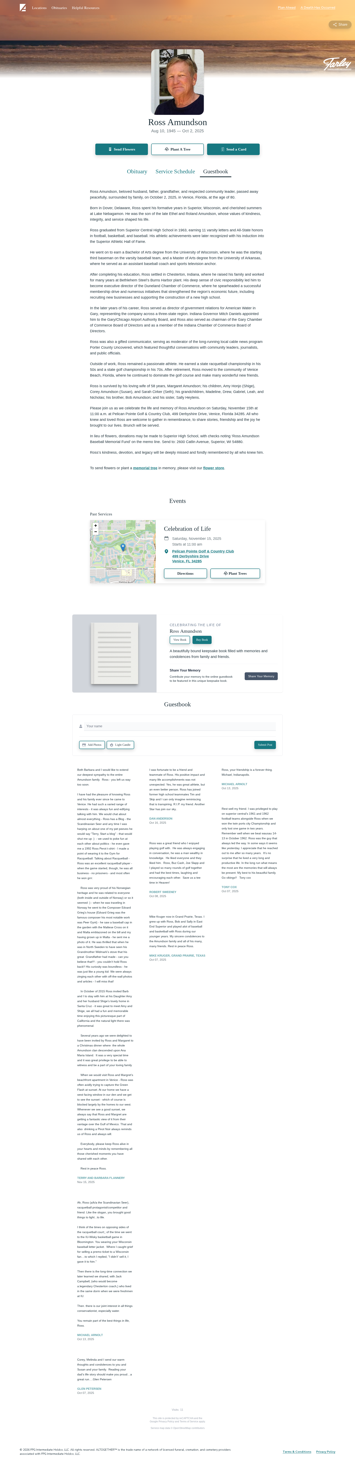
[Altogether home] (23, 7)
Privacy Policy (166, 1421)
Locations (39, 7)
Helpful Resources (85, 7)
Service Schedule (175, 171)
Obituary (137, 171)
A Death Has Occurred (318, 7)
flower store (213, 468)
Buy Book (202, 639)
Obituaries (59, 7)
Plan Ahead (287, 7)
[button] (123, 547)
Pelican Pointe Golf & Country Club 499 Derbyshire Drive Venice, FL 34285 (203, 556)
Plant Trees (238, 573)
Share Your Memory (261, 676)
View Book (179, 639)
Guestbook (215, 171)
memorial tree (145, 468)
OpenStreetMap (182, 1428)
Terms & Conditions (297, 1452)
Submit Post (265, 744)
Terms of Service (189, 1421)
